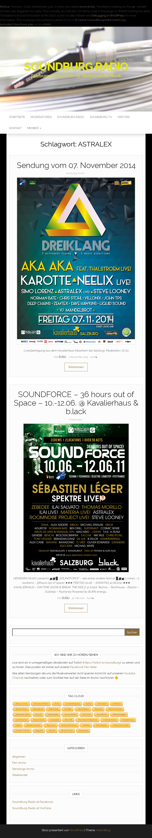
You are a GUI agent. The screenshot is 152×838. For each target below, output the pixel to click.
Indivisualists (53, 714)
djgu (63, 356)
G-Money (117, 704)
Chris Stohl (102, 704)
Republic (98, 709)
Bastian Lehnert (33, 725)
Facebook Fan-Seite (83, 667)
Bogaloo (39, 730)
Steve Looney (22, 704)
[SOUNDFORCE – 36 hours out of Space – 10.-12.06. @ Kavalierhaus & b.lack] (76, 497)
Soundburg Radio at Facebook (32, 802)
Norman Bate (21, 709)
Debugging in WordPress (107, 15)
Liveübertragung (73, 704)
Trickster (86, 725)
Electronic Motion (41, 704)
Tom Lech (86, 714)
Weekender (75, 419)
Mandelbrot (38, 709)
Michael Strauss (115, 709)
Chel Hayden (101, 725)
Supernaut (83, 730)
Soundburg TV (101, 117)
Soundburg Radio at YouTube (31, 808)
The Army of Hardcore (87, 720)
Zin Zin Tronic (67, 730)
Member (33, 128)
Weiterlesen (76, 367)
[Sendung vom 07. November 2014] (76, 260)
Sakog (88, 704)
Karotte (52, 730)
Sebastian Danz (22, 714)
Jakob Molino (83, 709)
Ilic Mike (68, 709)
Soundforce (102, 714)
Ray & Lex (51, 725)
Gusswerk (55, 720)
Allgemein (18, 756)
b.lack (39, 714)
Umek (18, 725)
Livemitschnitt (21, 720)
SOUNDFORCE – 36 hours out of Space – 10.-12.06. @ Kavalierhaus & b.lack (76, 403)
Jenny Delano (70, 714)
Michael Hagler (119, 714)
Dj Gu (57, 704)
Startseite (17, 117)
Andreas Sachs (109, 720)
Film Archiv (19, 762)
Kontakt (15, 128)
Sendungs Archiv (75, 173)
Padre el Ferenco (69, 725)
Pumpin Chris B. (22, 730)
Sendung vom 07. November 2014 (76, 165)
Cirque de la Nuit (120, 725)
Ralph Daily (54, 709)
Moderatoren (41, 117)
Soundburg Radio (76, 66)
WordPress (77, 830)
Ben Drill (68, 720)
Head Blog (103, 830)
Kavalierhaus (128, 720)
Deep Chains (38, 720)
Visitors (124, 117)
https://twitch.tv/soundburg (102, 662)
